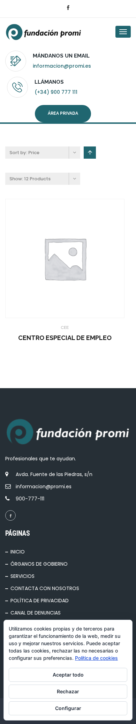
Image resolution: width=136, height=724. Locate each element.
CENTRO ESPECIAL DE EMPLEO (65, 337)
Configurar (68, 708)
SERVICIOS (22, 576)
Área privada (63, 113)
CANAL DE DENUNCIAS (35, 612)
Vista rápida (58, 258)
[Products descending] (90, 152)
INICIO (17, 551)
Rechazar (68, 691)
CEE (65, 327)
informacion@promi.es (62, 65)
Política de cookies (96, 658)
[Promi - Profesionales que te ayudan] (33, 31)
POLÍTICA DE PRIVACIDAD (39, 600)
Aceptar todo (68, 675)
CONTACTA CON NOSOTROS (44, 588)
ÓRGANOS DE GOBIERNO (39, 563)
